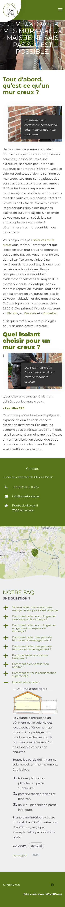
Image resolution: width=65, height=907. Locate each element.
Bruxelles (50, 313)
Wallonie (30, 313)
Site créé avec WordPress (42, 894)
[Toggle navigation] (60, 10)
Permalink (20, 855)
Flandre (12, 313)
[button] (32, 609)
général (36, 845)
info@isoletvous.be (26, 496)
